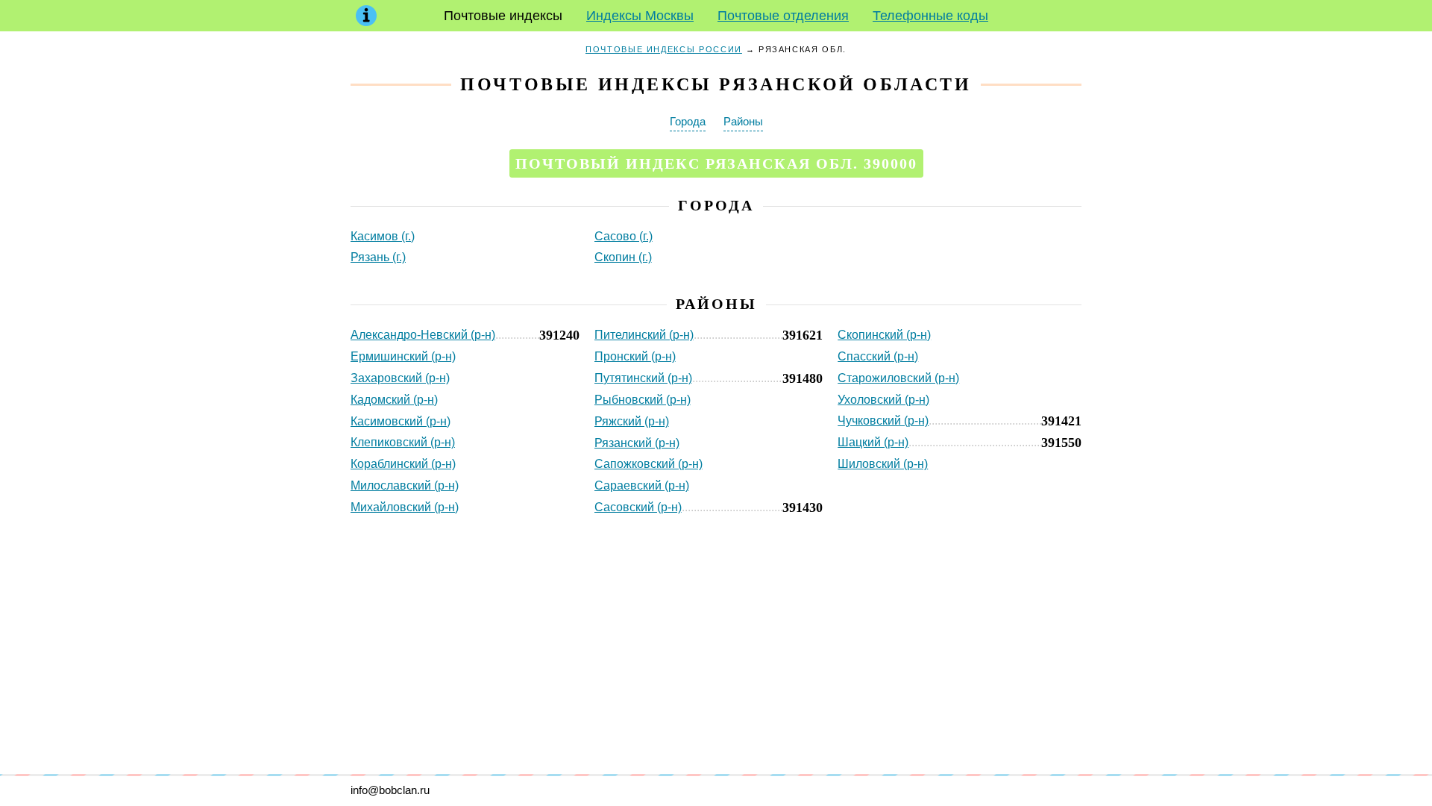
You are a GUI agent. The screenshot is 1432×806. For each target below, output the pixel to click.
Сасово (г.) (623, 236)
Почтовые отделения (783, 15)
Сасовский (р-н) (638, 507)
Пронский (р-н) (635, 356)
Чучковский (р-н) (883, 420)
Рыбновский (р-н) (642, 399)
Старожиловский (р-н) (898, 378)
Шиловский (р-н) (883, 463)
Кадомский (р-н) (394, 399)
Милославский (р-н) (405, 485)
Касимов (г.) (383, 236)
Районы (743, 121)
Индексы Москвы (640, 15)
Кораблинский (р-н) (403, 463)
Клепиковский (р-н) (403, 442)
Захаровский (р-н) (400, 378)
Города (688, 121)
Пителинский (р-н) (644, 334)
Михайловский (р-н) (405, 507)
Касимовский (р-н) (400, 421)
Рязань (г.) (378, 257)
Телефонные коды (930, 15)
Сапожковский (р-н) (648, 463)
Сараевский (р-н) (641, 485)
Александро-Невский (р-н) (423, 334)
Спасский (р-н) (878, 356)
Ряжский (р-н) (631, 421)
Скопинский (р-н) (884, 334)
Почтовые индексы (503, 15)
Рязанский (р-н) (636, 443)
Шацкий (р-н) (873, 442)
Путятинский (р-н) (643, 378)
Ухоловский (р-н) (883, 399)
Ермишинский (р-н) (403, 356)
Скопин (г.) (623, 257)
